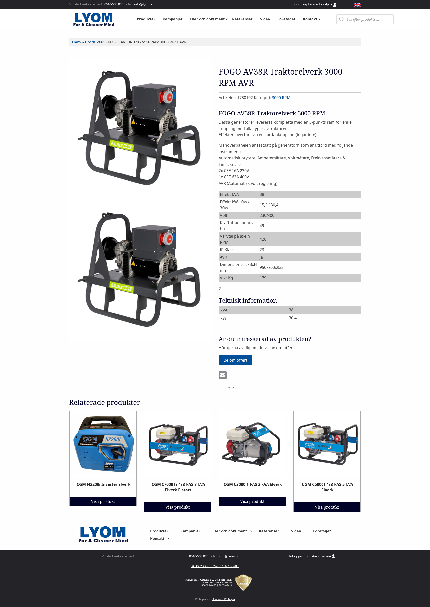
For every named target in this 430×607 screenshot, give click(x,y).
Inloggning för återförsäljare (312, 4)
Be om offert (235, 360)
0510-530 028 (113, 4)
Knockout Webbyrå (223, 599)
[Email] (223, 375)
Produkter (94, 42)
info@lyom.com (145, 4)
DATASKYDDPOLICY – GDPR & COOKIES (215, 566)
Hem (76, 42)
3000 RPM (281, 97)
